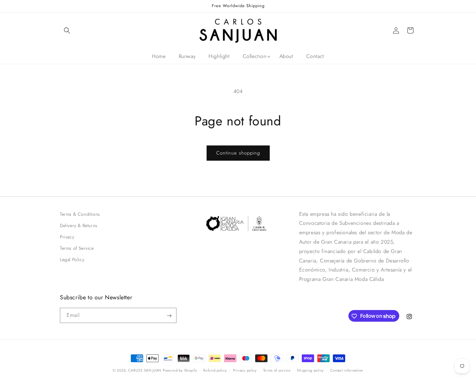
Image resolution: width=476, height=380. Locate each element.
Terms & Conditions (80, 214)
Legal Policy (72, 260)
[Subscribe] (169, 315)
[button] (67, 30)
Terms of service (277, 370)
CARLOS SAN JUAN (145, 370)
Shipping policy (310, 370)
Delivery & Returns (78, 225)
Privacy (67, 237)
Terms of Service (77, 248)
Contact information (346, 370)
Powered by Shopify (180, 370)
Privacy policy (245, 370)
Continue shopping (238, 152)
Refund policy (215, 370)
